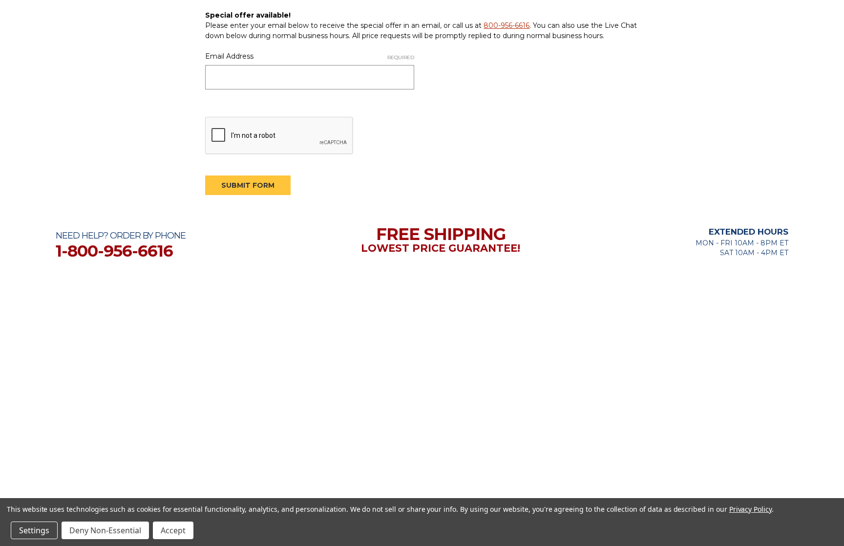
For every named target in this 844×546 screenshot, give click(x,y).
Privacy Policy (750, 509)
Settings (34, 530)
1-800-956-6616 (114, 251)
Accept (173, 530)
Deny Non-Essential (105, 530)
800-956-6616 (506, 25)
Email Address (309, 56)
